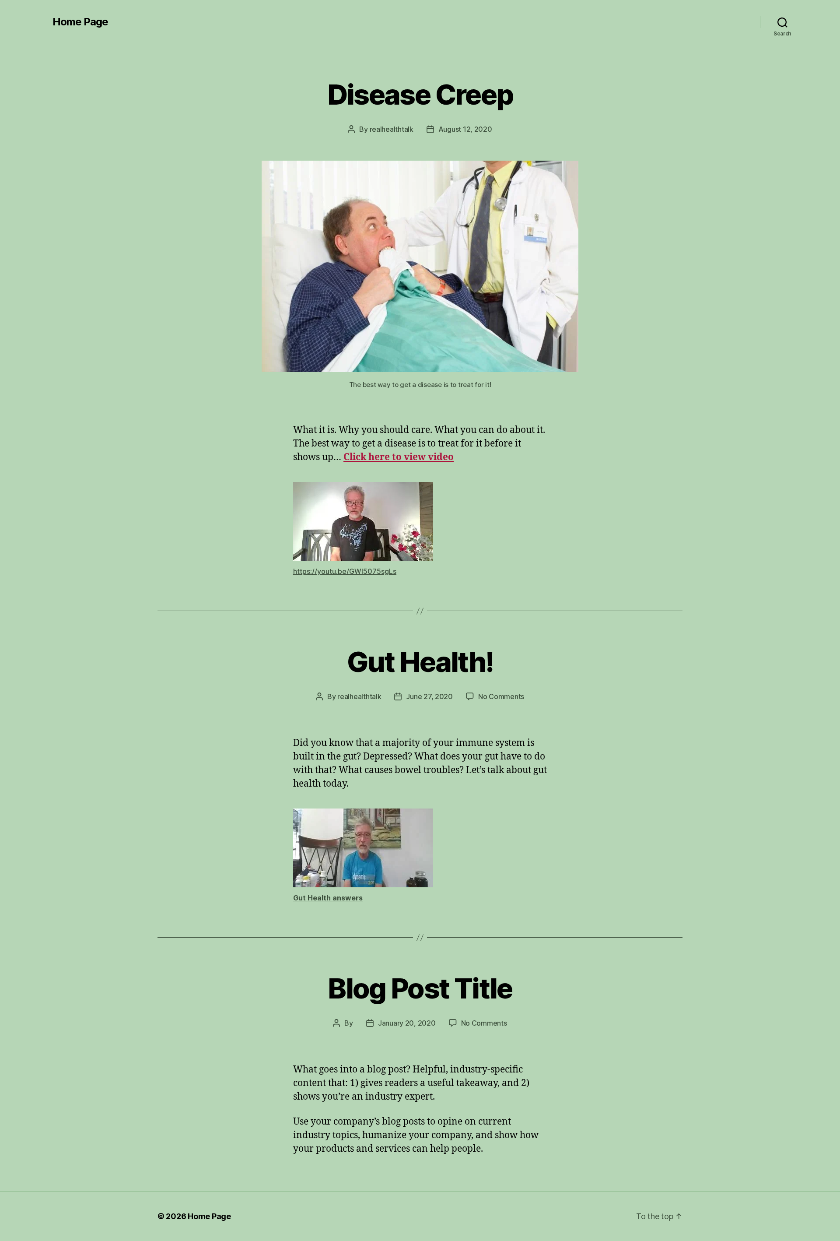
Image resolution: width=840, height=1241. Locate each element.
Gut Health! (420, 662)
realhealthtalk (391, 129)
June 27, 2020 (429, 696)
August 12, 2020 (465, 129)
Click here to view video (398, 457)
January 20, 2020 (407, 1023)
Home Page (80, 22)
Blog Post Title (420, 988)
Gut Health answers (328, 897)
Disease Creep (420, 94)
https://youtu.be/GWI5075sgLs (344, 571)
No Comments (501, 696)
